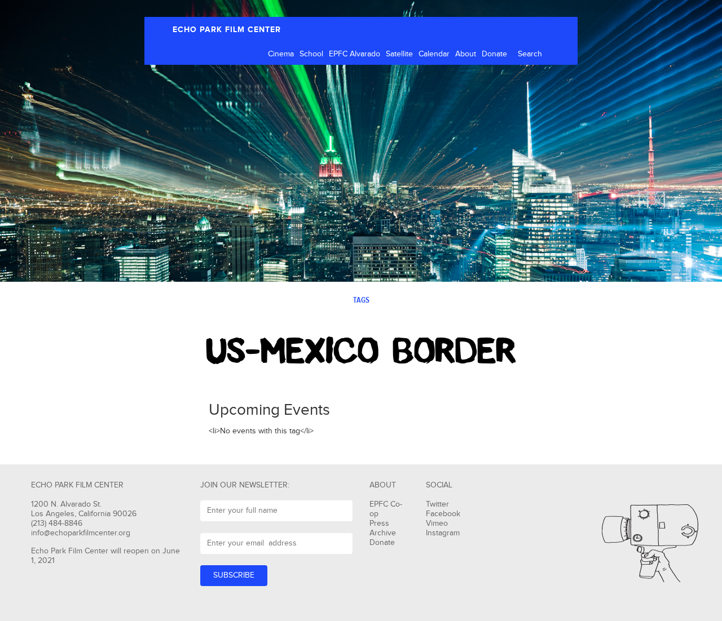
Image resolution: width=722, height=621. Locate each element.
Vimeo (437, 523)
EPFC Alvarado (354, 54)
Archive (382, 533)
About (465, 54)
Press (379, 523)
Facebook (443, 513)
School (311, 54)
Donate (494, 54)
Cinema (281, 54)
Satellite (399, 54)
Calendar (434, 54)
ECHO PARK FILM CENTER (227, 29)
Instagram (443, 533)
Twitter (437, 504)
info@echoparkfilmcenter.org (80, 533)
